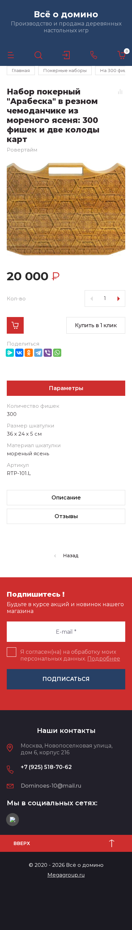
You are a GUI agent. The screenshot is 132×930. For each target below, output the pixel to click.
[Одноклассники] (29, 353)
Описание (66, 497)
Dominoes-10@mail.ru (51, 786)
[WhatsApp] (57, 353)
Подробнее (103, 658)
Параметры (66, 388)
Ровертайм (22, 149)
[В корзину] (15, 325)
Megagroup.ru (66, 875)
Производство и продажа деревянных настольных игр (66, 27)
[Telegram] (38, 353)
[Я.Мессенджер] (10, 353)
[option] (66, 209)
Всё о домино (66, 14)
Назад (71, 555)
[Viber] (48, 353)
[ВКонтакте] (19, 353)
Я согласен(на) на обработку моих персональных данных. (70, 655)
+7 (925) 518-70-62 (46, 767)
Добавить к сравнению (120, 91)
